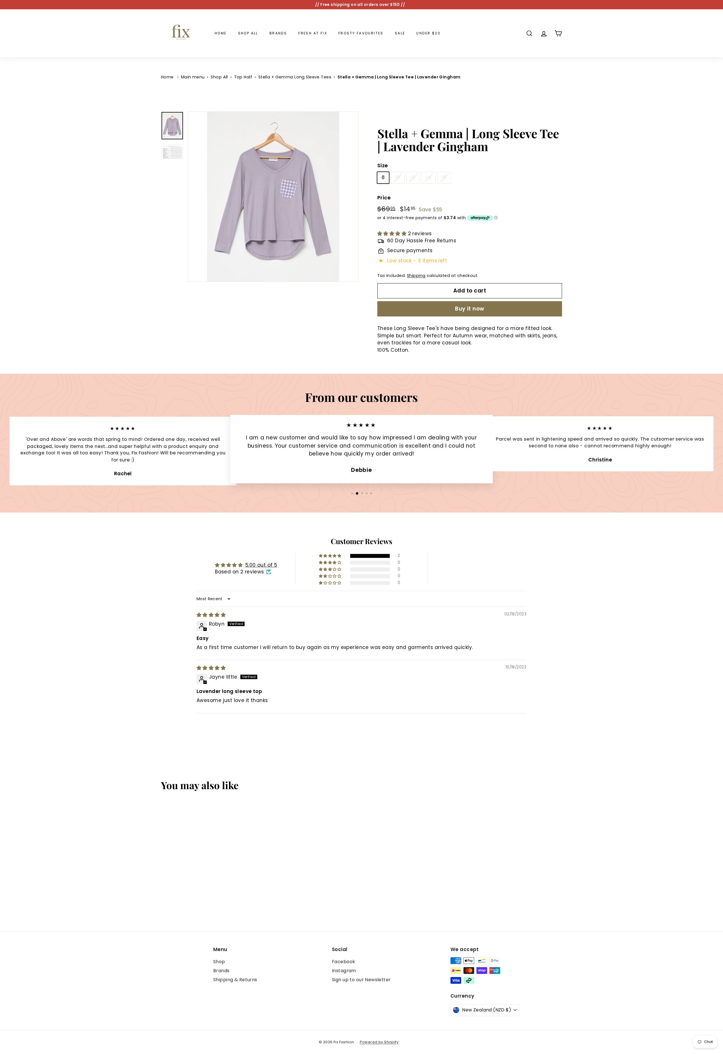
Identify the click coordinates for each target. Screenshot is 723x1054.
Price (384, 197)
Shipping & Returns (235, 979)
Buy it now (469, 309)
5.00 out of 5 (261, 565)
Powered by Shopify (379, 1042)
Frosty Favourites (361, 33)
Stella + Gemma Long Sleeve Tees (294, 77)
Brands (278, 33)
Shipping (416, 275)
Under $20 (428, 33)
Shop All (248, 33)
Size (382, 165)
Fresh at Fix (312, 33)
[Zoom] (273, 196)
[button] (392, 233)
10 (397, 177)
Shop (219, 961)
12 (413, 177)
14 (428, 177)
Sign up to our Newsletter (361, 979)
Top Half (243, 77)
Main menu (193, 77)
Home (221, 33)
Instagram (344, 970)
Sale (400, 33)
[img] (211, 614)
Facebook (343, 961)
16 (444, 177)
